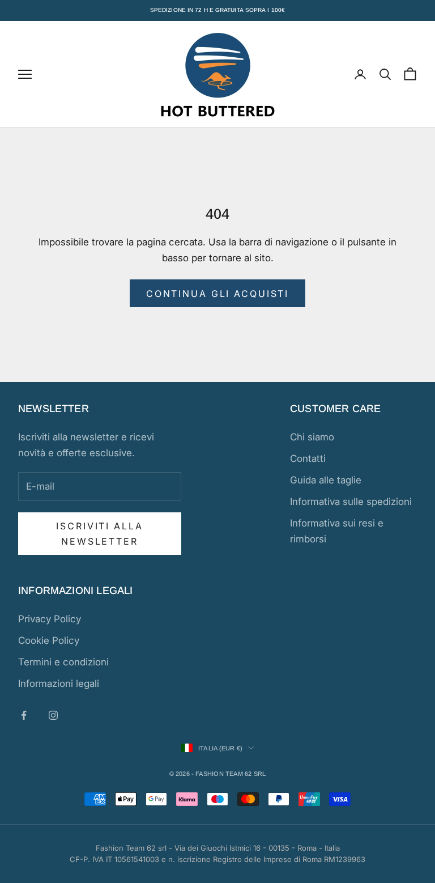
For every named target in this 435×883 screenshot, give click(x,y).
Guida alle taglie (325, 480)
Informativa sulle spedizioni (351, 501)
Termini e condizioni (63, 662)
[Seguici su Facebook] (23, 715)
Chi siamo (312, 437)
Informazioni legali (58, 683)
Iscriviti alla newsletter (99, 533)
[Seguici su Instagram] (53, 715)
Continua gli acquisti (217, 293)
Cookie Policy (48, 640)
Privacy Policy (49, 619)
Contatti (308, 458)
